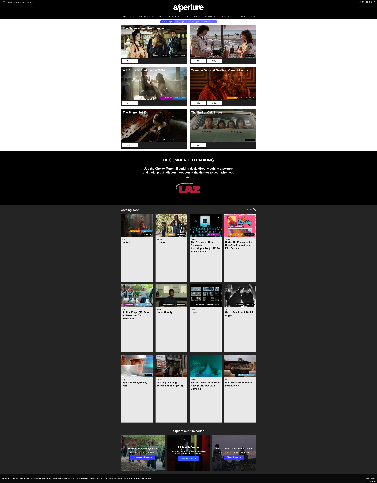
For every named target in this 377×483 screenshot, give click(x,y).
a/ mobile (243, 16)
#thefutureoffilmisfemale (167, 140)
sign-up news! (25, 478)
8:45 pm (214, 103)
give (186, 16)
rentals (253, 16)
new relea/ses (166, 55)
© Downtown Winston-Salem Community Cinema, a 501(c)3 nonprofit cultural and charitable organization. (114, 478)
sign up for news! (210, 16)
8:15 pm (214, 61)
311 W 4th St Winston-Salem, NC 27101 (20, 2)
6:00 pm (130, 103)
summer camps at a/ (228, 16)
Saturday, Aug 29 (193, 22)
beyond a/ (196, 16)
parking (45, 478)
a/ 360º (73, 478)
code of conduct (64, 478)
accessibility (7, 478)
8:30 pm (130, 145)
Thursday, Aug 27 (167, 22)
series (161, 16)
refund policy (36, 478)
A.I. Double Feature (166, 98)
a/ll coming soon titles (146, 16)
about (132, 16)
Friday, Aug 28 (180, 22)
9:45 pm (198, 145)
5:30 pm (130, 61)
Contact (16, 478)
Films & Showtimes (188, 458)
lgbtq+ (241, 98)
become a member (174, 16)
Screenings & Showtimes (143, 457)
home (124, 16)
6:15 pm (198, 103)
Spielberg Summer (180, 98)
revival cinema (181, 140)
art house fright (232, 98)
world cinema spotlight (179, 55)
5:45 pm (198, 61)
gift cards (53, 478)
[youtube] (370, 2)
